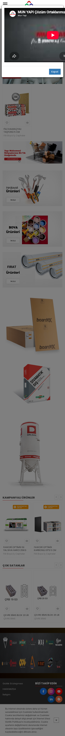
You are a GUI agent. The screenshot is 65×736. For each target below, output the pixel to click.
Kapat (54, 71)
